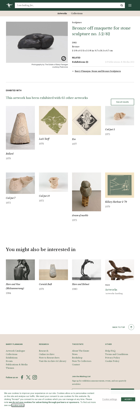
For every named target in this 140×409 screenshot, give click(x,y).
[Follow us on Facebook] (22, 377)
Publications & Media (120, 62)
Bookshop (77, 357)
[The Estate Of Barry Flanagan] (10, 5)
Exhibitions (80, 62)
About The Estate (80, 351)
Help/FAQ (110, 351)
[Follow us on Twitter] (28, 377)
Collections (77, 13)
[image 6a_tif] (37, 42)
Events (9, 361)
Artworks (62, 13)
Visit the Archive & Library (52, 361)
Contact (76, 364)
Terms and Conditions (116, 354)
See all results (122, 102)
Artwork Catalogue (15, 351)
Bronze (75, 46)
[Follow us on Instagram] (35, 377)
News (75, 354)
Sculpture (77, 22)
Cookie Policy (112, 361)
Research (43, 351)
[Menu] (129, 5)
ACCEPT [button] (128, 399)
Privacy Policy (112, 357)
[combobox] (67, 5)
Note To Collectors (81, 361)
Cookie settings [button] (109, 399)
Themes (10, 368)
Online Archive (46, 354)
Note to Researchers (49, 357)
